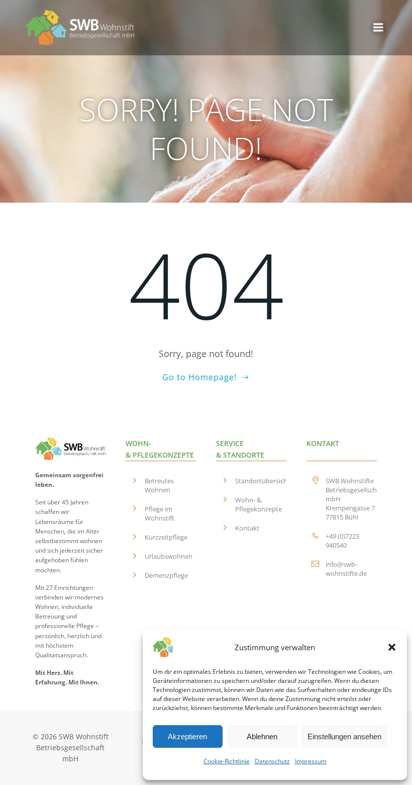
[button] (392, 647)
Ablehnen (262, 736)
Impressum (311, 761)
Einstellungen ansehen (344, 736)
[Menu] (378, 27)
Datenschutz (272, 761)
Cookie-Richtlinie (226, 761)
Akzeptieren (187, 736)
